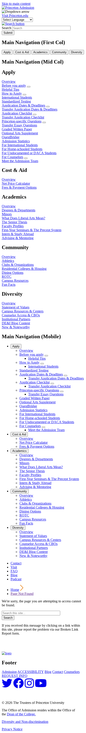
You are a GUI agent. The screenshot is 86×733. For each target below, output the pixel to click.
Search (6, 28)
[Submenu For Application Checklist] (52, 383)
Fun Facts (26, 523)
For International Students (37, 414)
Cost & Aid (19, 434)
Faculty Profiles (30, 475)
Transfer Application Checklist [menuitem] (23, 117)
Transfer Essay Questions (46, 394)
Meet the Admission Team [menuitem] (20, 161)
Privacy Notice (12, 729)
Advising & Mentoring (35, 487)
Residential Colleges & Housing (41, 507)
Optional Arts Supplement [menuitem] (20, 133)
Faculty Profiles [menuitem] (13, 226)
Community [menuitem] (59, 52)
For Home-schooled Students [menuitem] (22, 149)
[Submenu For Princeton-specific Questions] (62, 391)
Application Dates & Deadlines (41, 374)
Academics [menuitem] (40, 52)
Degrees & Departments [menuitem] (18, 210)
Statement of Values (33, 536)
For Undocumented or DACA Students (46, 422)
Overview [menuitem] (9, 81)
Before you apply (31, 354)
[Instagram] (29, 686)
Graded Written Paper (34, 398)
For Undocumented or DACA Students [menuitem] (29, 153)
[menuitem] (28, 86)
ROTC (24, 515)
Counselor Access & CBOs (38, 544)
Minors (24, 463)
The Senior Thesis (32, 471)
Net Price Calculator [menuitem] (16, 183)
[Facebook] (18, 686)
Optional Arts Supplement (37, 402)
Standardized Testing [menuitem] (16, 101)
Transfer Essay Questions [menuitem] (19, 125)
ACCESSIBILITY (30, 672)
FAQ (14, 571)
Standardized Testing (34, 370)
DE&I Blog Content (33, 552)
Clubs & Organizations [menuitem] (18, 265)
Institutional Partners (33, 548)
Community (19, 491)
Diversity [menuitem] (76, 52)
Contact (16, 563)
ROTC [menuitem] (6, 276)
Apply (16, 346)
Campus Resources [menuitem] (15, 280)
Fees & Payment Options (36, 446)
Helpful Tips (37, 358)
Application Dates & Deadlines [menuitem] (23, 105)
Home (15, 590)
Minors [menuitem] (7, 214)
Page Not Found (22, 594)
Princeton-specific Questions (39, 390)
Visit (14, 567)
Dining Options (30, 511)
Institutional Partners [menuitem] (16, 319)
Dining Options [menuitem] (12, 272)
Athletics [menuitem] (8, 261)
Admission (9, 672)
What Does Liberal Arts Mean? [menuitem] (23, 218)
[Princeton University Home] (6, 653)
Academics (19, 451)
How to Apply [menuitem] (12, 93)
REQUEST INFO (14, 676)
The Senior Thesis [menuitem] (14, 222)
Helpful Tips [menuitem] (10, 89)
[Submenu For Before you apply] (46, 355)
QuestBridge (28, 406)
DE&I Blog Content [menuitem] (16, 323)
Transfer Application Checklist (49, 386)
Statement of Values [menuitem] (15, 307)
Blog (14, 575)
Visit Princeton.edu (15, 15)
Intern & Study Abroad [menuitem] (18, 234)
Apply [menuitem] (7, 52)
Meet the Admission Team (46, 430)
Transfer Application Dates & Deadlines (56, 378)
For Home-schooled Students (39, 418)
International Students (43, 366)
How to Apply (29, 362)
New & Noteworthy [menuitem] (16, 327)
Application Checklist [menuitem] (17, 113)
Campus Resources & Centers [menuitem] (22, 311)
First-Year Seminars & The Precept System (49, 479)
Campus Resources (32, 519)
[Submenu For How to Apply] (42, 363)
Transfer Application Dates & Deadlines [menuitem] (29, 109)
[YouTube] (41, 686)
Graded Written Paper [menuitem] (17, 129)
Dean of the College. (21, 714)
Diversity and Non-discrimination (25, 722)
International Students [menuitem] (17, 97)
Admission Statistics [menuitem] (16, 141)
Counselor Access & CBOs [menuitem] (21, 315)
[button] (13, 24)
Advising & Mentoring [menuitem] (18, 238)
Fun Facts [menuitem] (8, 284)
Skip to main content (16, 4)
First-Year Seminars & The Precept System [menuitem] (31, 230)
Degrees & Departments (36, 459)
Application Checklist (34, 382)
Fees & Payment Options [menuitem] (19, 187)
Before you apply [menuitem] (14, 85)
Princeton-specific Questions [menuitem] (21, 121)
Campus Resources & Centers (40, 540)
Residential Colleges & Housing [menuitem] (24, 269)
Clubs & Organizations (35, 503)
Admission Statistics (33, 410)
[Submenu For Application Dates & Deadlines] (65, 375)
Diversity (18, 527)
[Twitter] (7, 686)
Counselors (72, 672)
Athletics (25, 499)
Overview (26, 350)
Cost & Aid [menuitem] (22, 52)
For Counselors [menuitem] (12, 157)
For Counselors (30, 426)
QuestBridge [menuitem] (10, 137)
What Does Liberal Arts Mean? (41, 467)
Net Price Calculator (33, 442)
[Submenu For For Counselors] (43, 427)
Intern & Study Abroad (35, 483)
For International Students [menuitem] (20, 145)
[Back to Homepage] (18, 7)
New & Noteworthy (33, 556)
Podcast (16, 579)
